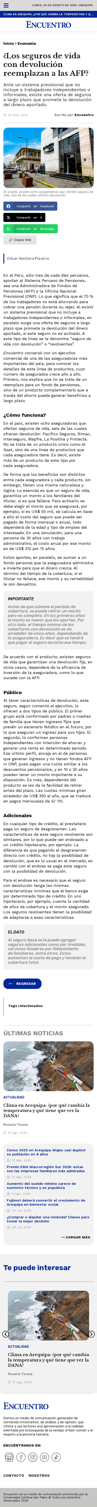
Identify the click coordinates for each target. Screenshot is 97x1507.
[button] (30, 206)
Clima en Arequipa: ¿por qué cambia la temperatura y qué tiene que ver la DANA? (48, 14)
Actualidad (13, 1097)
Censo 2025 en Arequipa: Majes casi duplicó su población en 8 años (46, 1152)
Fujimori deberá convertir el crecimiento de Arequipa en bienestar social (46, 1202)
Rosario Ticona (15, 1125)
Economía (27, 43)
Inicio (8, 43)
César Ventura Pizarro (28, 258)
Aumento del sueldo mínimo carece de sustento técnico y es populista (41, 1185)
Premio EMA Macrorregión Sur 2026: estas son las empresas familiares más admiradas (46, 1169)
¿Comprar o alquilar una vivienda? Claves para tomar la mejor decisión (48, 1219)
